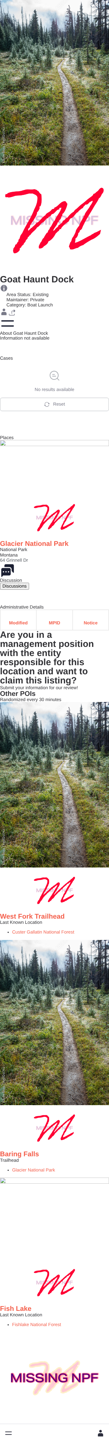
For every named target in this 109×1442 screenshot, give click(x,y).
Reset (59, 404)
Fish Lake (15, 1308)
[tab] (14, 586)
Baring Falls (19, 1154)
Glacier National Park (34, 543)
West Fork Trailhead (32, 916)
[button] (8, 1433)
